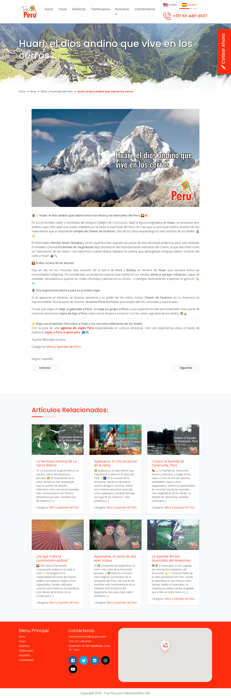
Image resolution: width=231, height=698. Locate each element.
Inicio (49, 9)
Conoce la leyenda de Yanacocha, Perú (168, 463)
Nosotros (122, 9)
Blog (33, 91)
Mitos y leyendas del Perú (57, 91)
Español (192, 4)
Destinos (79, 9)
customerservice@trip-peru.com (87, 636)
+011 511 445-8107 (189, 16)
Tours (62, 9)
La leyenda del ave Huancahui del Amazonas (171, 558)
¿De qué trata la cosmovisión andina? (52, 558)
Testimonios (100, 9)
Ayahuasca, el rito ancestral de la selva (115, 463)
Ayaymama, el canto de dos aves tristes (115, 558)
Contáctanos (144, 9)
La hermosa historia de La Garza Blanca (56, 463)
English (172, 4)
